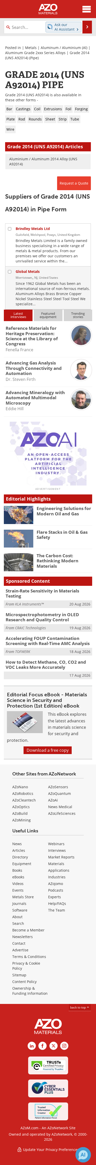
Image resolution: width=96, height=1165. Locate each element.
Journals (19, 903)
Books (17, 870)
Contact (18, 943)
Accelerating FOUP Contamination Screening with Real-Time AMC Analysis (48, 640)
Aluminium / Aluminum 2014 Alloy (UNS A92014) (43, 161)
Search (18, 923)
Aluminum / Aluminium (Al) (64, 47)
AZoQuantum (59, 793)
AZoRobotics (22, 793)
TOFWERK (22, 651)
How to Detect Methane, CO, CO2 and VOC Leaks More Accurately (46, 664)
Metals (31, 47)
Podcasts (55, 890)
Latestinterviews (18, 315)
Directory (20, 857)
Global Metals (28, 271)
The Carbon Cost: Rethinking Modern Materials (57, 561)
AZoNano (20, 786)
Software (19, 910)
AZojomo (55, 883)
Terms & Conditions (29, 956)
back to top (78, 1007)
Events (18, 890)
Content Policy (24, 981)
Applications (58, 870)
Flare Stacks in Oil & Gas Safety (62, 534)
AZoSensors (58, 786)
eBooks (18, 877)
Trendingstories (78, 315)
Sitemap (19, 975)
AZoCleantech (24, 800)
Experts (54, 896)
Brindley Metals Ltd (33, 228)
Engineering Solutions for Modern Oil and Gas (64, 510)
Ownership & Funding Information (30, 991)
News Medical (60, 806)
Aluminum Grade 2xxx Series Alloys (35, 52)
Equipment (21, 863)
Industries (57, 877)
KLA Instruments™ (29, 604)
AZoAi (53, 800)
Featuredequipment (48, 315)
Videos (18, 883)
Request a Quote (74, 183)
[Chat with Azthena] (83, 1154)
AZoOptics (21, 806)
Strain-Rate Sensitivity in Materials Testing (42, 593)
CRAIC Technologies (30, 627)
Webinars (56, 843)
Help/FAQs (57, 903)
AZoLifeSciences (62, 813)
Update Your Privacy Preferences (50, 1149)
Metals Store (23, 896)
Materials (56, 863)
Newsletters (22, 936)
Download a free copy (48, 750)
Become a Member (28, 930)
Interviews (57, 850)
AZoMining (21, 820)
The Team (56, 910)
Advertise (20, 950)
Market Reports (61, 857)
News (17, 843)
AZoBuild (20, 813)
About (17, 916)
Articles (18, 850)
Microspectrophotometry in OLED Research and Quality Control (42, 617)
